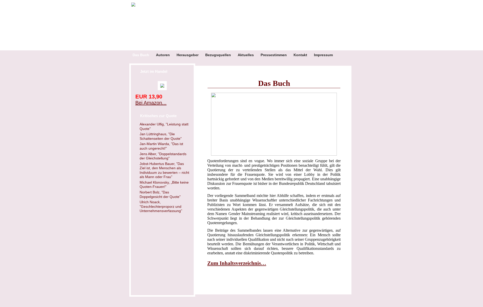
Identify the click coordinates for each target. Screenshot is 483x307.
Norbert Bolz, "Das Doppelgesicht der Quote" (160, 194)
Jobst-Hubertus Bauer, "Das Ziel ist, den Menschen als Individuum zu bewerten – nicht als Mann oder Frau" (164, 170)
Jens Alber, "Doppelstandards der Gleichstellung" (163, 156)
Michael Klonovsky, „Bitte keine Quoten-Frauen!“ (164, 184)
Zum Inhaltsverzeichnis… (236, 263)
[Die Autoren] (274, 124)
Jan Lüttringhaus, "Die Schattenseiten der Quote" (161, 136)
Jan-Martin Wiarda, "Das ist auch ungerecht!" (161, 146)
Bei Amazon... (151, 103)
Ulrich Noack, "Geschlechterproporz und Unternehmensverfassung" (161, 206)
